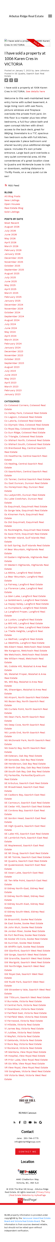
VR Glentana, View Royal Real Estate (25, 1052)
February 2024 (13, 343)
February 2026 (13, 250)
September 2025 (14, 269)
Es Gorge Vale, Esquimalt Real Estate (26, 510)
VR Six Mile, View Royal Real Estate (24, 1063)
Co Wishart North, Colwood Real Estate (27, 440)
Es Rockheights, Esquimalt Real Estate (26, 529)
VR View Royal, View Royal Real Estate (26, 1067)
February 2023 (13, 390)
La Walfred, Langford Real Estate (23, 639)
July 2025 (10, 277)
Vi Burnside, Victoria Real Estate (23, 1001)
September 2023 (14, 363)
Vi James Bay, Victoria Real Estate (24, 1028)
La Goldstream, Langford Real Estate (26, 600)
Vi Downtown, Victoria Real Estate (24, 1009)
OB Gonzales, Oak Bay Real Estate (24, 759)
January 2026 (12, 254)
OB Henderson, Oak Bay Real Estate (25, 763)
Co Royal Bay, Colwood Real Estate (24, 428)
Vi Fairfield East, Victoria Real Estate (25, 1013)
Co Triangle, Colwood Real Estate (23, 436)
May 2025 (10, 285)
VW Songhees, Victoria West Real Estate (27, 1071)
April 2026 (10, 242)
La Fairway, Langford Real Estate (23, 584)
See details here (35, 91)
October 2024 (12, 312)
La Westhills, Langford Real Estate (24, 642)
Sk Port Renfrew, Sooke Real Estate (25, 935)
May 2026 (10, 238)
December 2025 (13, 257)
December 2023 (13, 351)
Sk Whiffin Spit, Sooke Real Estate (24, 946)
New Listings (11, 200)
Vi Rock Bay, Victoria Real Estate (23, 1044)
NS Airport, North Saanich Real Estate (26, 697)
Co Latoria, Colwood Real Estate (23, 420)
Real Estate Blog (13, 208)
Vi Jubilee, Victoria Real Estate (22, 1032)
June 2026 (10, 234)
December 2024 (13, 304)
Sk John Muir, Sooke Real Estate (23, 927)
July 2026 (10, 230)
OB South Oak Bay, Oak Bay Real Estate (27, 771)
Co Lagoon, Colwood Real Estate (23, 417)
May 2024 (10, 331)
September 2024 (14, 316)
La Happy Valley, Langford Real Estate (26, 603)
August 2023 (11, 367)
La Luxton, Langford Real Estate (23, 619)
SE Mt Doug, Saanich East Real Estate (26, 853)
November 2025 (13, 261)
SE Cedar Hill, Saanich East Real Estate (27, 806)
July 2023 (10, 370)
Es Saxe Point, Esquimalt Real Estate (26, 533)
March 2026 (11, 246)
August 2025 (11, 273)
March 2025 (11, 292)
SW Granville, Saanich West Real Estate (27, 958)
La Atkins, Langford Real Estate (22, 572)
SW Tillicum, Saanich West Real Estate (27, 997)
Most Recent (11, 222)
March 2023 (11, 386)
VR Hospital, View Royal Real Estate (24, 1055)
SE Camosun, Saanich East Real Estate (27, 802)
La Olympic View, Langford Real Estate (27, 627)
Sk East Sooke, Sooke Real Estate (23, 923)
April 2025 (10, 289)
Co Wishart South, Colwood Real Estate (27, 444)
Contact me (27, 1151)
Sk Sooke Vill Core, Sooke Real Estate (26, 938)
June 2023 (10, 374)
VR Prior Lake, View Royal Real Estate (26, 1059)
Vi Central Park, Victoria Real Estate (25, 1005)
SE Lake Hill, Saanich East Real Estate (26, 833)
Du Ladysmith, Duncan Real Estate (24, 494)
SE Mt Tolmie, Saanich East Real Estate (27, 857)
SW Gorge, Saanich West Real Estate (25, 954)
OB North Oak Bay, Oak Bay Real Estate (27, 767)
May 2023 (10, 378)
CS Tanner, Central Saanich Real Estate (27, 479)
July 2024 (10, 324)
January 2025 (12, 300)
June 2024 (10, 328)
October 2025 (12, 265)
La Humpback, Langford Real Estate (25, 607)
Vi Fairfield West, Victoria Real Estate (25, 1016)
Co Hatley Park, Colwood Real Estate (25, 413)
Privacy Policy (43, 1192)
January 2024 (12, 347)
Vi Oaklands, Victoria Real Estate (23, 1040)
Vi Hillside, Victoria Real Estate (22, 1024)
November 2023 (13, 355)
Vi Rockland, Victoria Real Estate (23, 1048)
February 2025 (13, 296)
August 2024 (12, 320)
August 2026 (11, 226)
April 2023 (10, 382)
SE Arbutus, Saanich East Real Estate (26, 783)
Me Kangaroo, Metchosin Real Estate (25, 650)
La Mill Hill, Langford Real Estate (23, 623)
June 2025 (10, 281)
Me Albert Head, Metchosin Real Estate (27, 646)
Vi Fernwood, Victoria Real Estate (23, 1020)
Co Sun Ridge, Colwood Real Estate (24, 432)
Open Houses (12, 204)
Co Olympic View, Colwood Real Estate (26, 424)
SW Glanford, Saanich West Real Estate (27, 950)
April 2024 (10, 335)
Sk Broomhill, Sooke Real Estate (23, 919)
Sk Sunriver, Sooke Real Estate (22, 942)
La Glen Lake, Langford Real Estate (25, 596)
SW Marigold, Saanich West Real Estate (27, 962)
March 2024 (11, 339)
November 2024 (13, 308)
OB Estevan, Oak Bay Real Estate (23, 755)
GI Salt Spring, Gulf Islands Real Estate (27, 545)
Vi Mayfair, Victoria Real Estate (22, 1036)
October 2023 (12, 359)
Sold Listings (11, 211)
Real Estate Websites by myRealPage (28, 1195)
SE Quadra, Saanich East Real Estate (25, 861)
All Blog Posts (12, 196)
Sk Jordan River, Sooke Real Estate (24, 931)
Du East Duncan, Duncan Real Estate (26, 483)
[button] (14, 1122)
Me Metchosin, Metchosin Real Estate (26, 654)
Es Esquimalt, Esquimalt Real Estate (25, 506)
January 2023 (12, 394)
